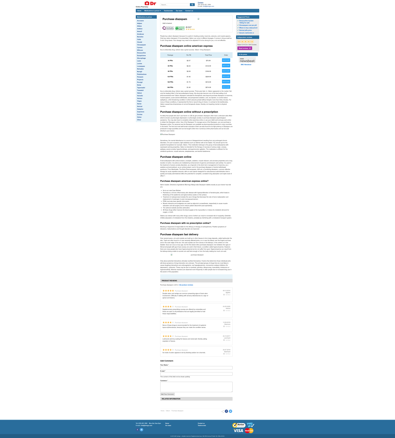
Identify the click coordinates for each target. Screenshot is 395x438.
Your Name (164, 365)
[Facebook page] (137, 429)
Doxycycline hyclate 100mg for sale (246, 22)
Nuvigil (139, 71)
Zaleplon (140, 109)
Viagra (139, 101)
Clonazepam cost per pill (248, 25)
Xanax (139, 103)
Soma (139, 85)
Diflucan (140, 50)
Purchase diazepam (177, 411)
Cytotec (140, 47)
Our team (179, 11)
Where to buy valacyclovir (248, 28)
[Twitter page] (141, 429)
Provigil (139, 82)
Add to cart (226, 60)
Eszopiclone (141, 55)
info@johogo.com (208, 6)
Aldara (139, 26)
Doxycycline (141, 53)
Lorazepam (141, 66)
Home (139, 11)
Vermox (139, 98)
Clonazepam (141, 45)
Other (139, 120)
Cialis (139, 39)
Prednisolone (141, 74)
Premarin (140, 77)
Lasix (139, 61)
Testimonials (168, 11)
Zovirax (139, 114)
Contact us (189, 11)
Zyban (139, 117)
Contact (200, 2)
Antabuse (140, 34)
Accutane (140, 20)
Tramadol (140, 90)
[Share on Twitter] (230, 411)
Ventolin (140, 95)
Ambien (139, 28)
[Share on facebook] (226, 411)
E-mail (163, 371)
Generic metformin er (246, 33)
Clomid (139, 42)
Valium (139, 93)
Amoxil (139, 31)
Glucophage (141, 58)
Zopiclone (140, 111)
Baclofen (140, 36)
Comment (164, 380)
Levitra (139, 63)
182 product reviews (186, 285)
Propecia (140, 79)
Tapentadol (141, 87)
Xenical (139, 106)
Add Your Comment (167, 394)
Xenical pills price (245, 30)
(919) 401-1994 (142, 423)
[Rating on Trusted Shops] (245, 41)
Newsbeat (246, 64)
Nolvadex (140, 69)
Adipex (139, 23)
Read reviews (243, 48)
